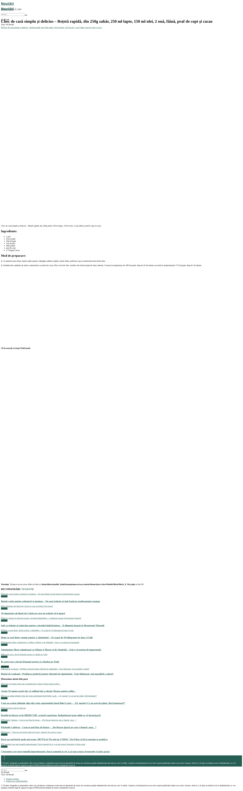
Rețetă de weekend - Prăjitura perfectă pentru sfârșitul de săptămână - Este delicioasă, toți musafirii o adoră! (57, 674)
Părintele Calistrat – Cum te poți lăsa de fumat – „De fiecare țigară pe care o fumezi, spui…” (49, 727)
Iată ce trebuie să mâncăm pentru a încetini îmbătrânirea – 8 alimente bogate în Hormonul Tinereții (52, 625)
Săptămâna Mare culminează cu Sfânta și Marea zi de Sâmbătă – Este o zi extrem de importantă (51, 649)
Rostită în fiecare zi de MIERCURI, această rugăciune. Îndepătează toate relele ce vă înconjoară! (51, 715)
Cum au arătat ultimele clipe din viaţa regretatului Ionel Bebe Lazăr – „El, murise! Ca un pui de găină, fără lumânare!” (63, 703)
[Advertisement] (20, 206)
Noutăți (7, 3)
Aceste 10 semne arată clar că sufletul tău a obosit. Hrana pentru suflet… (38, 691)
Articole (4, 596)
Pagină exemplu (12, 756)
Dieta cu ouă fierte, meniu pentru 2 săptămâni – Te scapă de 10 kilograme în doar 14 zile (47, 637)
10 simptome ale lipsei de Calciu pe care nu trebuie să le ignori (33, 613)
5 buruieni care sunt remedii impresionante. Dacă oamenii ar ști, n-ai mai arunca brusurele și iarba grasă (55, 751)
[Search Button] (26, 770)
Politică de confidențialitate (17, 759)
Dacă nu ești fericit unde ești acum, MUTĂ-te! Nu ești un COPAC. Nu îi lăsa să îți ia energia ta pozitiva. (54, 739)
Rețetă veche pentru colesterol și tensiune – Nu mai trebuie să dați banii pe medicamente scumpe (50, 601)
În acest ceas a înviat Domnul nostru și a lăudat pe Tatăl (30, 661)
